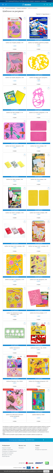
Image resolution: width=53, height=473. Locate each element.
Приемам (46, 471)
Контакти (21, 448)
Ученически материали (10, 8)
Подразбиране (45, 14)
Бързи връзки (5, 456)
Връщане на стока (7, 454)
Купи (15, 49)
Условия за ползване (7, 453)
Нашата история (6, 448)
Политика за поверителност (9, 451)
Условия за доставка (7, 449)
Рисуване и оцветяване (22, 8)
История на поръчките (41, 449)
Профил (37, 448)
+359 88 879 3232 (29, 440)
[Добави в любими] (25, 17)
